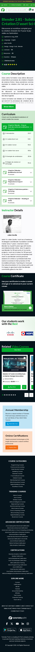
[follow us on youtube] (17, 623)
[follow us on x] (11, 623)
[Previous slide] (26, 395)
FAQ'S (22, 611)
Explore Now (13, 447)
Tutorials (17, 589)
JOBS (22, 606)
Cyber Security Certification (17, 569)
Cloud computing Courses (17, 510)
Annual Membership (17, 591)
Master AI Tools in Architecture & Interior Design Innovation (14, 375)
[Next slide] (31, 395)
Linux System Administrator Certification (17, 571)
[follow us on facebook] (7, 623)
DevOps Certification (17, 556)
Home (5, 5)
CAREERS (17, 606)
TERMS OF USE (7, 608)
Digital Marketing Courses (17, 484)
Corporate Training (17, 597)
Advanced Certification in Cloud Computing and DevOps (17, 530)
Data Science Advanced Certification (17, 528)
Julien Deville (8, 43)
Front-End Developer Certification (17, 560)
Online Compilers (15, 5)
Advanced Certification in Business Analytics (17, 532)
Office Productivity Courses (17, 482)
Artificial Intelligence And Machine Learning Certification (17, 573)
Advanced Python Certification (17, 534)
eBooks (17, 586)
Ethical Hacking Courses (17, 512)
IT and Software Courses (17, 476)
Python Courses (17, 495)
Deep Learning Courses (17, 504)
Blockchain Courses (17, 517)
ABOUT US (4, 606)
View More (17, 350)
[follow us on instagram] (28, 623)
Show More (9, 106)
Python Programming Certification (17, 565)
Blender (20, 46)
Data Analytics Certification (17, 545)
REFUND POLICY (26, 608)
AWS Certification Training (17, 562)
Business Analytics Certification (17, 554)
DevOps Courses (17, 499)
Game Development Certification (17, 558)
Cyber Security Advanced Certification (17, 536)
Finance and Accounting (17, 467)
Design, (6, 46)
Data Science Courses (17, 508)
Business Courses (17, 473)
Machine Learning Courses (17, 506)
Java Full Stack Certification (17, 541)
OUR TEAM (11, 606)
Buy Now (13, 387)
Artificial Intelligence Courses (17, 502)
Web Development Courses (17, 480)
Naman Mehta (9, 379)
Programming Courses (17, 465)
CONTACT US (28, 606)
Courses (17, 582)
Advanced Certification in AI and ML (17, 539)
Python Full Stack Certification (17, 543)
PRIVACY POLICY (16, 608)
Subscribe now (13, 424)
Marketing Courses (17, 471)
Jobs (26, 5)
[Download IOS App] (25, 630)
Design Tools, (13, 46)
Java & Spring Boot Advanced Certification (17, 526)
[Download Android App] (9, 630)
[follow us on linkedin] (23, 623)
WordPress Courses (17, 486)
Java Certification (17, 567)
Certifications (17, 584)
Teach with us (17, 599)
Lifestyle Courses (17, 478)
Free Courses (17, 595)
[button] (2, 394)
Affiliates (17, 593)
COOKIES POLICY (15, 611)
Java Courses (17, 497)
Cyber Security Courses (17, 469)
